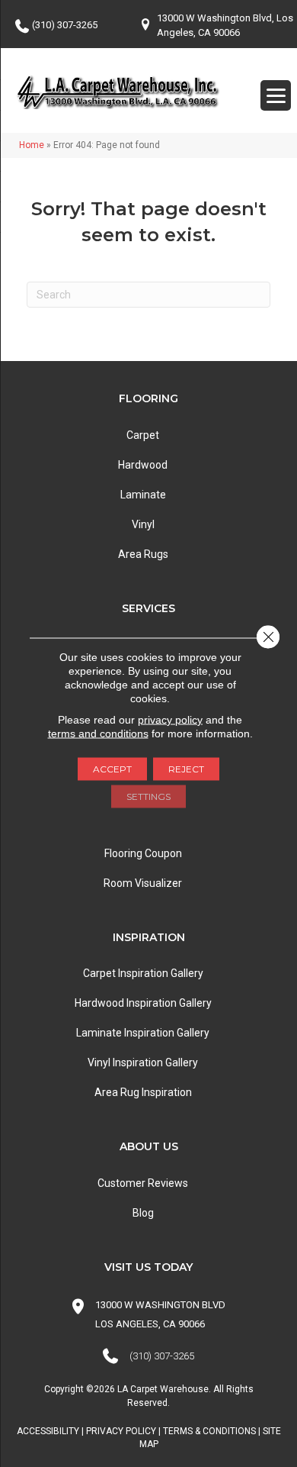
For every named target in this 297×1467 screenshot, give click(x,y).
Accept (112, 769)
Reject (186, 769)
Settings (148, 796)
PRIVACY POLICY (121, 1431)
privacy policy (170, 720)
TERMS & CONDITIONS (209, 1431)
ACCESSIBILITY (48, 1431)
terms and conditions (98, 733)
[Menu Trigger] (275, 95)
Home (31, 145)
